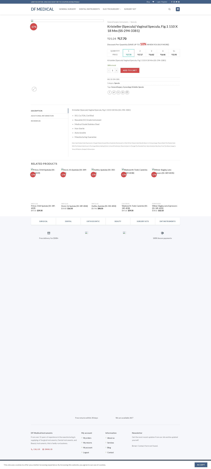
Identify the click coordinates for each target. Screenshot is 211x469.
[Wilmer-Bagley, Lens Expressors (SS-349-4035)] (166, 185)
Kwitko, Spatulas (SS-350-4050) (104, 206)
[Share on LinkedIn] (127, 92)
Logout (86, 452)
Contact (110, 452)
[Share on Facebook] (110, 92)
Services (110, 443)
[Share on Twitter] (114, 92)
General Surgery (67, 9)
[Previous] (31, 192)
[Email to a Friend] (118, 92)
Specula (134, 22)
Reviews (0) (35, 121)
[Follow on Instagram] (174, 2)
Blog (148, 2)
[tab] (49, 110)
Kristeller (135, 87)
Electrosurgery (111, 9)
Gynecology (127, 87)
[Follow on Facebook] (172, 2)
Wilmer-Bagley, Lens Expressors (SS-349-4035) (164, 207)
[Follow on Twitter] (176, 2)
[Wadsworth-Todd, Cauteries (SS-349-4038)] (136, 185)
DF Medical (42, 9)
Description (36, 111)
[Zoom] (34, 89)
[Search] (169, 9)
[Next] (180, 192)
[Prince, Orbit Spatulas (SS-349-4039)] (45, 185)
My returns (87, 443)
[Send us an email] (178, 2)
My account (87, 448)
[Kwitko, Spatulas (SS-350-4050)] (105, 185)
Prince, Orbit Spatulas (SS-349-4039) (43, 207)
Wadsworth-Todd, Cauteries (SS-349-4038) (135, 207)
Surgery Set (130, 9)
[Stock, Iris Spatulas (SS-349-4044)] (75, 185)
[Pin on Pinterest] (123, 92)
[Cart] (178, 9)
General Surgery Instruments (117, 22)
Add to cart (130, 70)
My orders (87, 438)
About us (111, 438)
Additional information (42, 116)
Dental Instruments (89, 9)
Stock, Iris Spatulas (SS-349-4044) (74, 206)
